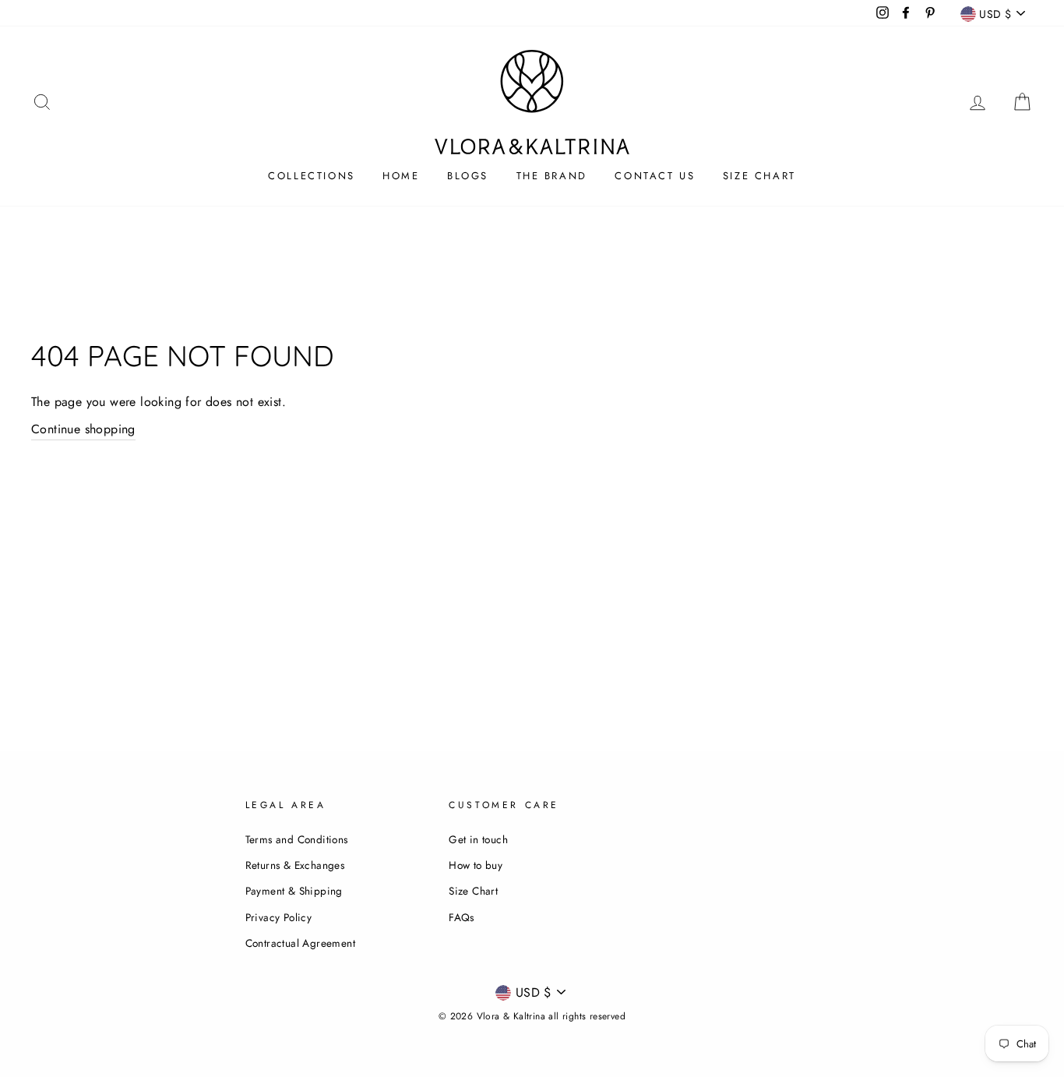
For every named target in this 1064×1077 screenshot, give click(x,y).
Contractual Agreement (300, 943)
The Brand (551, 175)
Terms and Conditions (296, 839)
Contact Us (655, 175)
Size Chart (759, 175)
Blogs (467, 175)
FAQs (461, 917)
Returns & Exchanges (295, 865)
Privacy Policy (278, 917)
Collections (311, 175)
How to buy (475, 865)
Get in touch (478, 839)
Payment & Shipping (294, 891)
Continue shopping (83, 429)
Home (400, 175)
